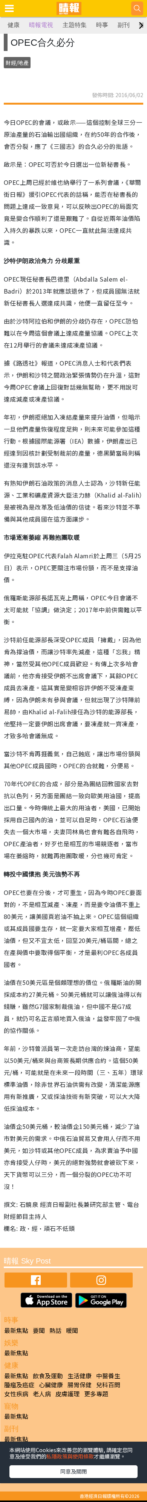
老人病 (42, 1393)
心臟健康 (51, 1384)
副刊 (124, 25)
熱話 (55, 1330)
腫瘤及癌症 (19, 1384)
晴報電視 (41, 25)
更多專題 (96, 1393)
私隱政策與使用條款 (70, 1456)
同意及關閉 (73, 1471)
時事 (102, 25)
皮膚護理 (67, 1393)
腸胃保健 (79, 1384)
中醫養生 (108, 1375)
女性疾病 (16, 1393)
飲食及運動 (48, 1375)
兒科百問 (108, 1384)
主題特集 (75, 25)
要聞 (39, 1330)
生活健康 (79, 1375)
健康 (14, 25)
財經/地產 (17, 62)
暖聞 (72, 1330)
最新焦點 (16, 1330)
